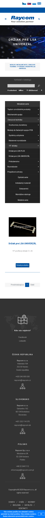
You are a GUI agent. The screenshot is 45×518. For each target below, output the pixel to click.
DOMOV (12, 502)
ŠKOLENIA (17, 505)
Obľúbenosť (33, 90)
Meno (21, 90)
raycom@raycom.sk (22, 425)
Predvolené (12, 90)
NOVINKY (31, 502)
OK (41, 514)
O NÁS (21, 502)
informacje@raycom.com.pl (22, 470)
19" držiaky (20, 66)
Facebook (22, 337)
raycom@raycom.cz (22, 380)
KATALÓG (28, 505)
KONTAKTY (23, 508)
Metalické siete (21, 64)
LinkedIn (22, 341)
